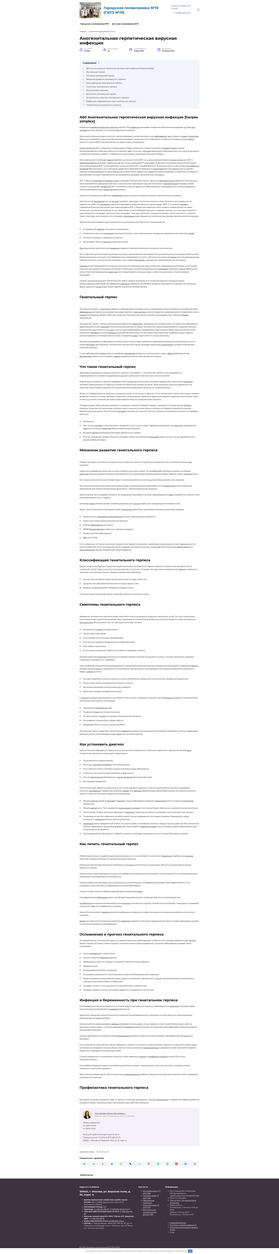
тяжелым (126, 731)
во (112, 190)
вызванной (117, 196)
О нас (172, 1232)
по (110, 254)
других (136, 504)
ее (113, 201)
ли (90, 765)
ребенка (115, 1024)
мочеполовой (124, 808)
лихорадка (99, 201)
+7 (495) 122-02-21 (103, 1202)
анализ (93, 808)
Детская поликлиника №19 (125, 24)
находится (174, 1006)
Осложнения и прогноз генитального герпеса (107, 98)
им (186, 940)
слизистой (158, 169)
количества (188, 801)
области (100, 229)
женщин (138, 791)
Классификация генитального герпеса (104, 83)
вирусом (105, 127)
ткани (174, 148)
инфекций (137, 324)
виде (182, 269)
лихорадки (114, 248)
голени (89, 672)
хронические (96, 777)
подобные (107, 765)
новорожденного (132, 1074)
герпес (173, 257)
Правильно (166, 856)
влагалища (95, 954)
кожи (85, 428)
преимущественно (88, 163)
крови (153, 827)
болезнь (112, 333)
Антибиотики (86, 903)
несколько (109, 233)
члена (102, 716)
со (88, 399)
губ (118, 163)
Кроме (83, 921)
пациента (97, 765)
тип (88, 382)
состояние (105, 204)
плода (98, 1018)
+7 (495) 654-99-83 (117, 1209)
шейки (180, 547)
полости (176, 169)
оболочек (107, 428)
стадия (92, 504)
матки (186, 547)
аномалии (129, 1027)
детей (121, 169)
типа (159, 204)
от (150, 216)
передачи (124, 284)
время (110, 160)
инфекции (135, 127)
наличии (178, 426)
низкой (83, 315)
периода (106, 912)
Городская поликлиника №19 (94, 24)
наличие (130, 812)
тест (140, 834)
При (81, 248)
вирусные (84, 474)
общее (170, 353)
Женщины (168, 698)
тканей (125, 791)
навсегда (125, 921)
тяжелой (121, 801)
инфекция (194, 166)
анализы (94, 801)
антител (118, 827)
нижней (167, 486)
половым (108, 181)
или (193, 127)
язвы (171, 495)
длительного (162, 1100)
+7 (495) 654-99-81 (97, 1219)
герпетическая (170, 184)
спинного (188, 474)
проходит (107, 242)
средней (111, 801)
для (137, 187)
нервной (167, 148)
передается (98, 181)
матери (106, 190)
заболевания (97, 525)
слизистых (194, 136)
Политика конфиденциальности (183, 1225)
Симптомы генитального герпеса (101, 87)
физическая (85, 356)
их (150, 657)
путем (115, 181)
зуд (119, 687)
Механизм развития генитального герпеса (106, 79)
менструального (115, 517)
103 (104, 1207)
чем (124, 773)
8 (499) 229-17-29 (182, 13)
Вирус (191, 139)
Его (94, 330)
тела (190, 462)
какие (120, 777)
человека (94, 333)
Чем (182, 544)
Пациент (84, 266)
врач (189, 750)
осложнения (166, 345)
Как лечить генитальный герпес (101, 94)
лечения (126, 903)
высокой (105, 327)
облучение (102, 897)
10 (119, 242)
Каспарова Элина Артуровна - (110, 1113)
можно (103, 353)
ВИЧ (85, 538)
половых (83, 130)
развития (114, 1009)
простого (114, 127)
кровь (134, 336)
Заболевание (86, 312)
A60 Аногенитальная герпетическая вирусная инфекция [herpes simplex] (120, 68)
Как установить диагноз (97, 90)
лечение (189, 856)
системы (136, 808)
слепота (142, 1057)
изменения (102, 517)
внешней (154, 437)
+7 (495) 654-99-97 (101, 1209)
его (150, 480)
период (182, 569)
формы (185, 315)
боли (97, 712)
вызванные (95, 127)
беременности (124, 1036)
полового (184, 204)
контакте (98, 426)
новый (117, 356)
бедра (187, 405)
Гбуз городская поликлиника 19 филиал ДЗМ (149, 1212)
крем (139, 891)
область (194, 666)
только (173, 160)
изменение (130, 353)
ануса (98, 669)
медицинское (86, 622)
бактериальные (96, 529)
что (111, 330)
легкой (192, 940)
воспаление (95, 791)
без (93, 906)
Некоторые (129, 216)
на (185, 127)
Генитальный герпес (95, 72)
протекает (84, 169)
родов (95, 433)
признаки (121, 411)
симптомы (102, 657)
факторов (163, 181)
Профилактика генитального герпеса (103, 105)
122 (93, 1202)
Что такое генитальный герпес (100, 76)
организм (188, 382)
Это (145, 184)
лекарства (127, 777)
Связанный (88, 824)
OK (190, 1251)
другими (147, 151)
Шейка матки (86, 1175)
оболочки (105, 958)
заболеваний (161, 136)
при (169, 136)
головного (164, 1057)
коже (184, 136)
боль (119, 734)
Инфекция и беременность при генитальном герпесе (111, 101)
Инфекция (106, 187)
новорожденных (150, 1048)
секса (98, 287)
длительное (126, 510)
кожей (191, 233)
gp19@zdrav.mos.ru (116, 1221)
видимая (90, 345)
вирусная (104, 309)
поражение (153, 1057)
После (82, 148)
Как (129, 151)
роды (186, 1036)
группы (129, 865)
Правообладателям (178, 1223)
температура (101, 708)
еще (117, 201)
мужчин (85, 698)
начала (99, 630)
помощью (99, 819)
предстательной (87, 550)
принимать (139, 260)
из (182, 160)
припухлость (140, 312)
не (118, 130)
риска (171, 181)
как (138, 163)
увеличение (160, 801)
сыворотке (145, 827)
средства (113, 272)
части (173, 486)
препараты (163, 269)
